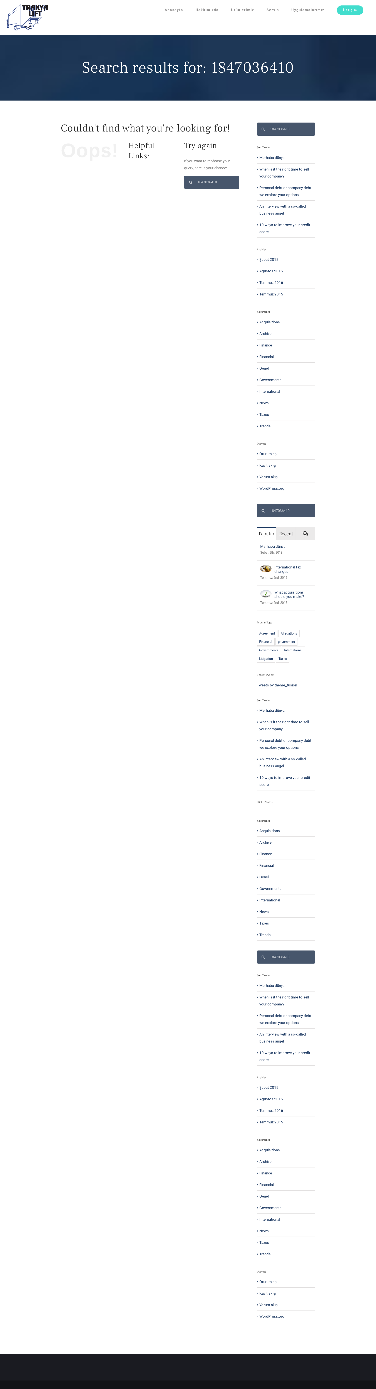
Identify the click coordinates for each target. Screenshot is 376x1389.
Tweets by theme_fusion (277, 685)
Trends (265, 426)
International (269, 391)
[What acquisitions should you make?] (266, 593)
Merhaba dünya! (272, 157)
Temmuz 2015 (271, 294)
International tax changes (287, 569)
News (264, 403)
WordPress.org (271, 488)
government (286, 642)
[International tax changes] (266, 568)
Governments (270, 380)
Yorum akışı (269, 477)
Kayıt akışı (267, 465)
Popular (266, 534)
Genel (264, 368)
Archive (265, 333)
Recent (286, 534)
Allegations (289, 633)
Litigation (266, 659)
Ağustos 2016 (271, 271)
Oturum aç (268, 454)
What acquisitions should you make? (289, 594)
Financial (266, 357)
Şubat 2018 (269, 259)
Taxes (264, 414)
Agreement (267, 633)
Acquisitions (269, 322)
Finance (265, 345)
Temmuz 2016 (271, 282)
